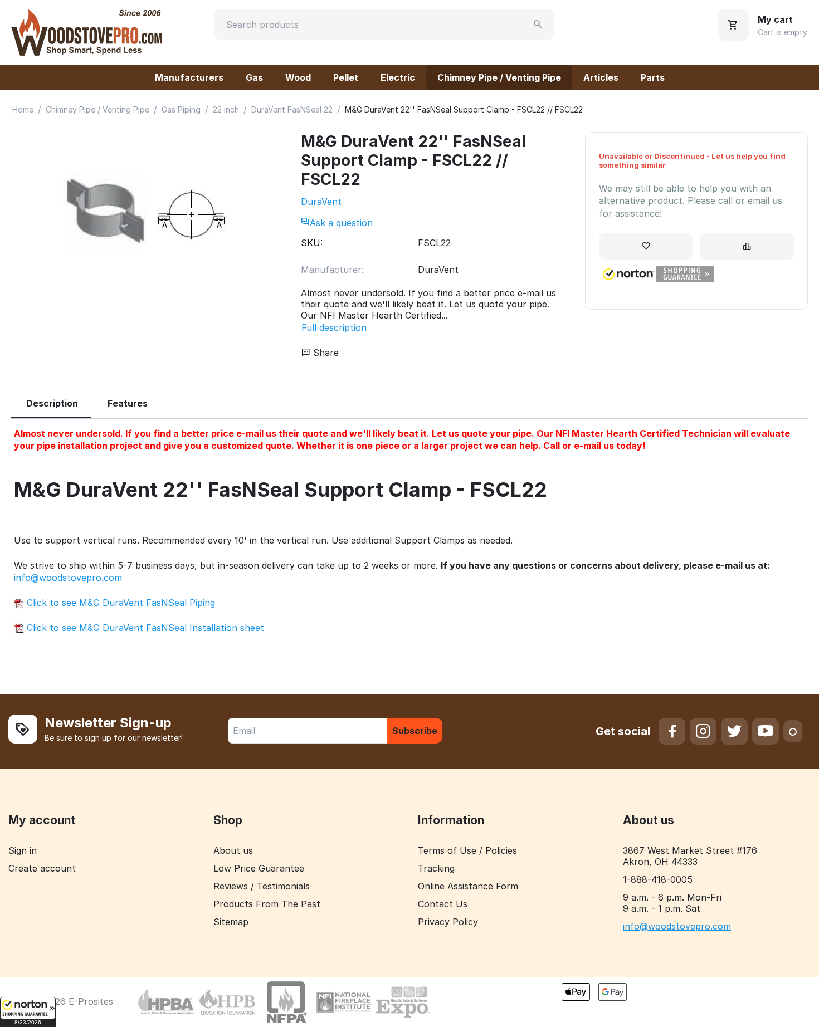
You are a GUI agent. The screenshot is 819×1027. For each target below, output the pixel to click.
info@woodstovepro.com (68, 577)
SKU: (312, 242)
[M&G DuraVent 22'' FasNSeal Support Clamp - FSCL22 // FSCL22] (145, 214)
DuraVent (321, 201)
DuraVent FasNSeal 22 (292, 109)
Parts (653, 77)
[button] (28, 1012)
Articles (600, 77)
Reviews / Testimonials (261, 886)
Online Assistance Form (468, 886)
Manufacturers (189, 77)
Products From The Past (266, 903)
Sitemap (230, 921)
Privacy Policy (448, 921)
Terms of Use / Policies (467, 850)
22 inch (226, 109)
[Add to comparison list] (747, 246)
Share (324, 352)
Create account (42, 868)
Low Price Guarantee (258, 868)
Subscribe (414, 730)
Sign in (22, 850)
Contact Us (442, 903)
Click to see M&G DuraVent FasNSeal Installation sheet (144, 627)
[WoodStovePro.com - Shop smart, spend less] (86, 31)
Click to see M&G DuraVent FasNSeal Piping (119, 602)
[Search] (538, 24)
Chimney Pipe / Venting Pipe (499, 77)
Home (22, 109)
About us (233, 850)
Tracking (436, 868)
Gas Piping (181, 109)
